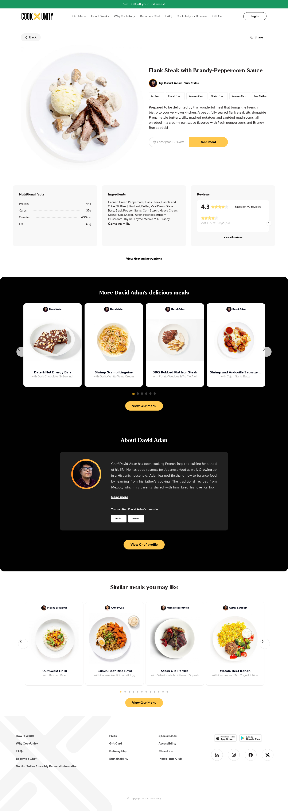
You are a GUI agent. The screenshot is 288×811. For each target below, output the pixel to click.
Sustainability (118, 759)
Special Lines (168, 736)
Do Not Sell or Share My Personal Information (46, 766)
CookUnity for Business (192, 16)
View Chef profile (144, 544)
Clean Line (166, 751)
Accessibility (167, 744)
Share (258, 37)
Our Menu (79, 16)
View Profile (191, 83)
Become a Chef (150, 16)
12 (167, 692)
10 (159, 692)
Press (113, 736)
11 (163, 692)
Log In (255, 16)
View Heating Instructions (144, 259)
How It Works (100, 16)
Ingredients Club (170, 759)
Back (32, 37)
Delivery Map (118, 751)
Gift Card (218, 16)
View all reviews (233, 237)
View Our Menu (144, 406)
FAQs (20, 751)
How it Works (25, 736)
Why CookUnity (124, 16)
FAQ (168, 16)
